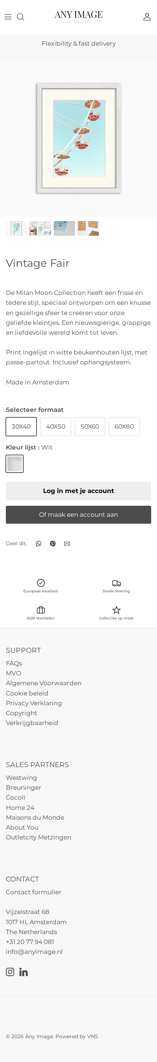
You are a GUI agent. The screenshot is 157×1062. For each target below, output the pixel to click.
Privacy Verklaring (34, 703)
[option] (78, 138)
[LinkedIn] (23, 972)
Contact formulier (33, 892)
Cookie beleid (27, 693)
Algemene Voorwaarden (43, 683)
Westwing (21, 777)
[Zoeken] (24, 17)
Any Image (39, 1036)
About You (22, 827)
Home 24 (20, 807)
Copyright (21, 713)
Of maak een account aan (78, 514)
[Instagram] (10, 972)
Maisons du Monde (35, 817)
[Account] (149, 17)
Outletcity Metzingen (38, 837)
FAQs (14, 663)
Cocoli (16, 797)
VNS (92, 1036)
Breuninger (23, 787)
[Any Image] (78, 16)
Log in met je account (78, 490)
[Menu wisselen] (8, 17)
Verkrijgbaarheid (32, 723)
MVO (13, 673)
